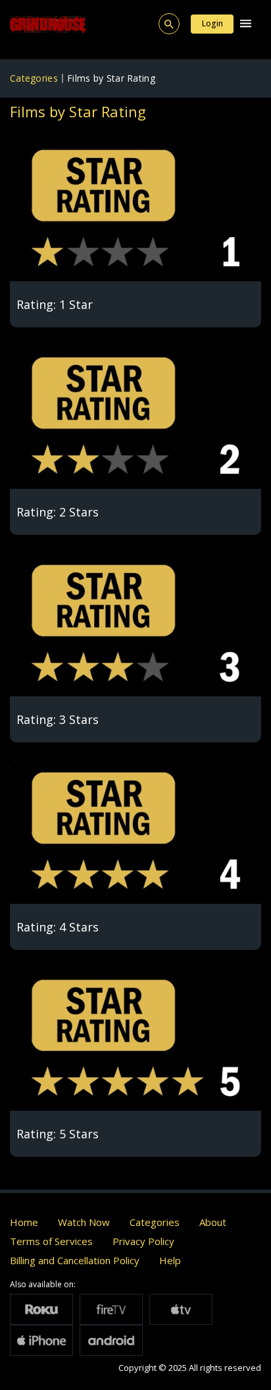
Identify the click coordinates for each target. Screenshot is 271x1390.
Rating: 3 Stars (57, 719)
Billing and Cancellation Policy (74, 1260)
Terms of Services (51, 1241)
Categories (34, 78)
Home (24, 1222)
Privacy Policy (143, 1241)
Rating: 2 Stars (57, 512)
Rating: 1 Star (54, 304)
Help (170, 1260)
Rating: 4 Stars (57, 927)
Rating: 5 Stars (57, 1134)
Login (212, 23)
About (212, 1222)
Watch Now (84, 1222)
